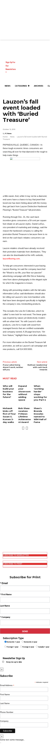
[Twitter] (5, 536)
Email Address (7, 685)
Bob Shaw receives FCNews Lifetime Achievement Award (24, 415)
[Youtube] (5, 541)
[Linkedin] (5, 532)
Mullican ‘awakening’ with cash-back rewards (37, 367)
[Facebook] (5, 522)
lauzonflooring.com (11, 258)
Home (5, 137)
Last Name (5, 703)
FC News (8, 133)
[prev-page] (23, 428)
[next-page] (27, 428)
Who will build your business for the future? (8, 391)
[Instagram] (5, 527)
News (12, 137)
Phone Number (6, 712)
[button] (6, 92)
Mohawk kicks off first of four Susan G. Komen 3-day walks (9, 415)
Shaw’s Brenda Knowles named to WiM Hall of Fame (40, 415)
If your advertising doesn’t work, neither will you (13, 367)
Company (4, 721)
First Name (5, 694)
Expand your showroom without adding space (24, 393)
